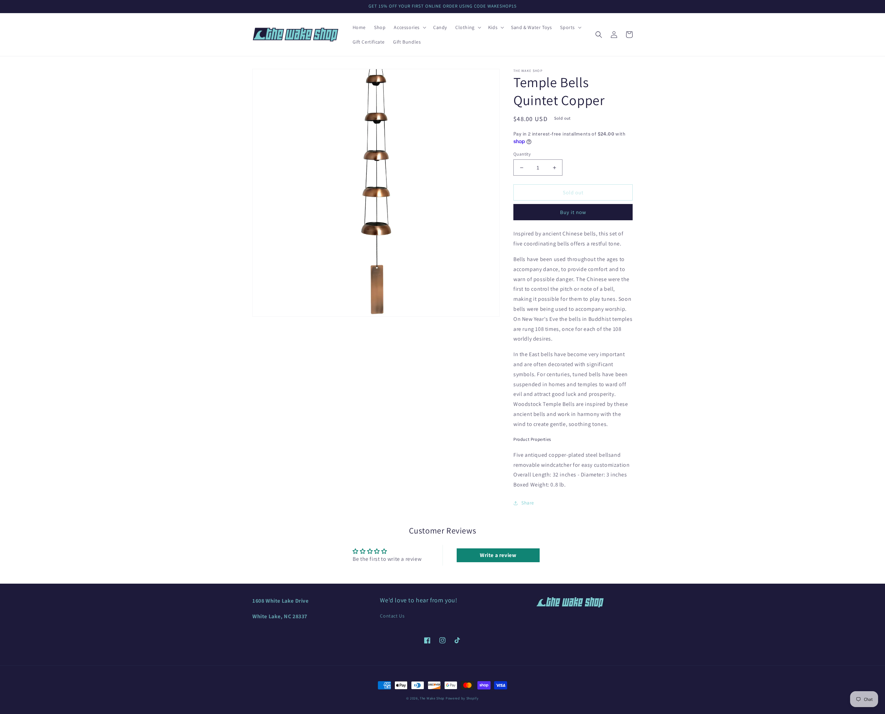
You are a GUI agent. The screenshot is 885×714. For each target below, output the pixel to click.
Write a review (498, 555)
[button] (409, 27)
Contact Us (392, 616)
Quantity (522, 154)
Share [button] (527, 503)
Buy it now (573, 212)
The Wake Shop (432, 698)
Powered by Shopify (462, 698)
